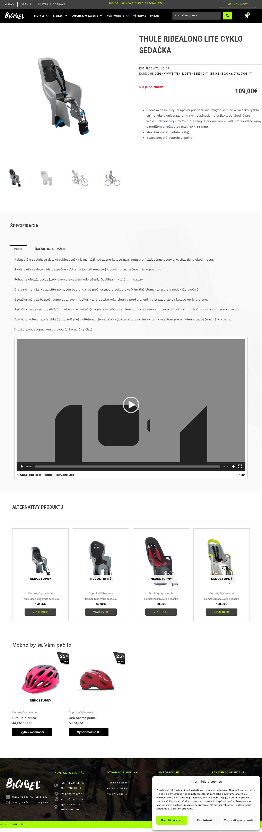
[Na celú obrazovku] (240, 466)
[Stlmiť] (234, 466)
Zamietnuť (204, 820)
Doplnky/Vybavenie (169, 73)
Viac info (40, 612)
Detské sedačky (196, 73)
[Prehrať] (22, 466)
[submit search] (227, 15)
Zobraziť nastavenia (239, 820)
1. (45, 474)
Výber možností (32, 732)
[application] (131, 405)
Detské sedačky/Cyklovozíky (230, 73)
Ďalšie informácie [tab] (50, 249)
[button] (41, 15)
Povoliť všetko (171, 820)
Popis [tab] (18, 249)
